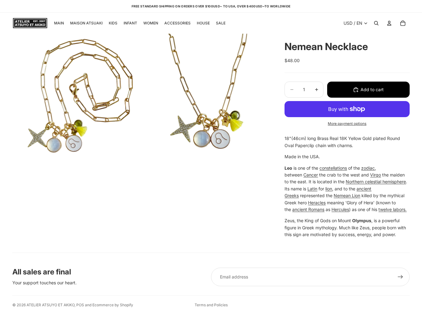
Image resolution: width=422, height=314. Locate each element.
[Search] (376, 23)
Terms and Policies (211, 305)
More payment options (347, 123)
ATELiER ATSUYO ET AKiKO (50, 305)
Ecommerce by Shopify (112, 305)
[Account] (389, 23)
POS (80, 305)
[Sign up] (400, 276)
